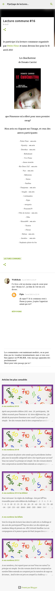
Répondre (17, 311)
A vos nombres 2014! (10, 450)
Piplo (21, 294)
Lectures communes (12, 258)
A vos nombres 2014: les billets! (15, 493)
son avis (33, 141)
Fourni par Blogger (29, 587)
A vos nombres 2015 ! (10, 560)
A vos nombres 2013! (10, 406)
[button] (4, 29)
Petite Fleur (13, 46)
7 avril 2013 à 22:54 (32, 294)
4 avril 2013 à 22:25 (29, 280)
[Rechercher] (51, 4)
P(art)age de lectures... (18, 4)
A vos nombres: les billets (12, 517)
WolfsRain (16, 279)
